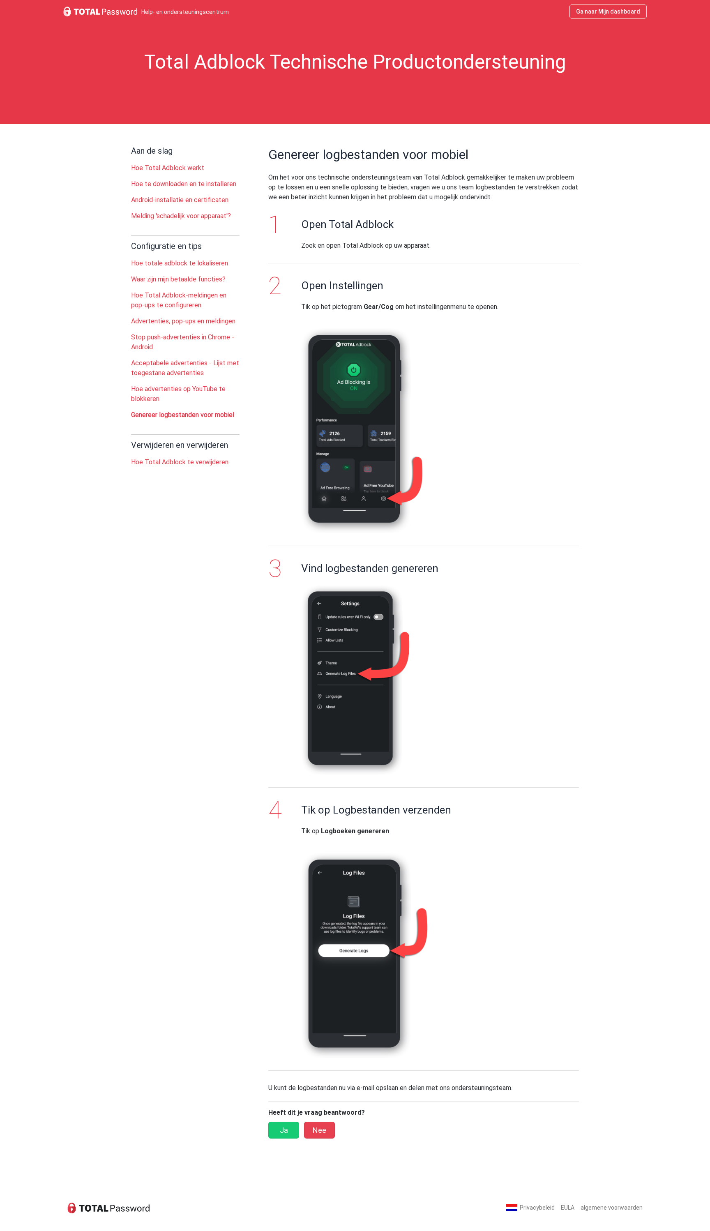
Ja (284, 1130)
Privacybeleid (537, 1207)
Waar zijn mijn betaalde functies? (178, 279)
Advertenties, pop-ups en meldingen (183, 321)
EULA (567, 1207)
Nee (319, 1130)
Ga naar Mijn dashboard (608, 11)
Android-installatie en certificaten (179, 200)
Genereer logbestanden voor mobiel (182, 415)
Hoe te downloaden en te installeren (183, 184)
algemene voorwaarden (612, 1207)
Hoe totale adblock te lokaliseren (179, 263)
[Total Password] (108, 1208)
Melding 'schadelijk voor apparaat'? (181, 216)
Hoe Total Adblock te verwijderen (179, 462)
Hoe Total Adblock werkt (167, 168)
